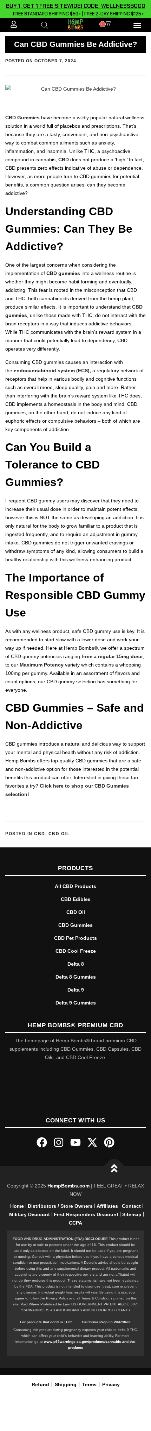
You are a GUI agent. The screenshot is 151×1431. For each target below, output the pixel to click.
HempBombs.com (68, 1186)
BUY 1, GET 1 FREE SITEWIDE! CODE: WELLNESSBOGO (75, 5)
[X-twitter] (92, 1142)
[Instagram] (58, 1142)
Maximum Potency (42, 665)
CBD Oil (59, 833)
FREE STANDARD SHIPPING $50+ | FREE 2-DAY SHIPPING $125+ (77, 14)
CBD (63, 159)
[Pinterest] (109, 1142)
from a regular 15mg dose (112, 656)
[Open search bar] (44, 25)
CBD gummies (63, 273)
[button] (137, 25)
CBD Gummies (22, 117)
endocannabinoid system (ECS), (52, 370)
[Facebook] (42, 1142)
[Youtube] (75, 1142)
